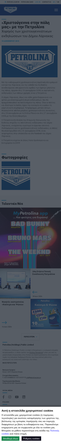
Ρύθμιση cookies (31, 438)
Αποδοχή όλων (10, 438)
